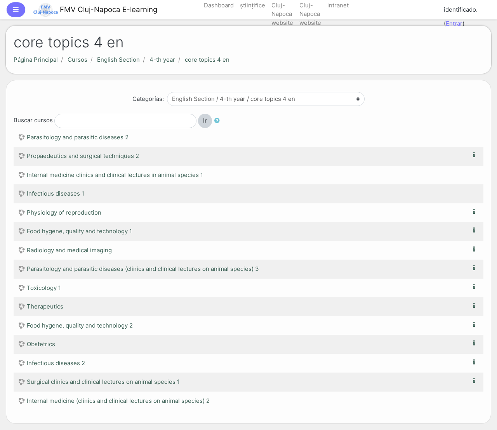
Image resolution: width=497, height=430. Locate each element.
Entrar (454, 23)
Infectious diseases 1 (55, 193)
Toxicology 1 (44, 287)
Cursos (77, 59)
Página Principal (36, 59)
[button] (219, 121)
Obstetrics (41, 344)
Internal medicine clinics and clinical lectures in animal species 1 (115, 175)
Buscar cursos (33, 120)
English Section (118, 59)
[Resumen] (475, 155)
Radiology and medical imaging (69, 250)
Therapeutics (45, 306)
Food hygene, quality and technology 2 (80, 325)
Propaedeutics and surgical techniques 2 (83, 156)
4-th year (162, 59)
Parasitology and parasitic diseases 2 (78, 137)
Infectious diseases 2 (56, 363)
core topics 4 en (207, 59)
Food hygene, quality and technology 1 (79, 231)
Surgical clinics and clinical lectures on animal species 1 (103, 381)
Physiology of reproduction (64, 212)
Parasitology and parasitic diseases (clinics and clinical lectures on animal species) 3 (143, 268)
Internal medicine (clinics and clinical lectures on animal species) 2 (118, 400)
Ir (205, 120)
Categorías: (148, 98)
